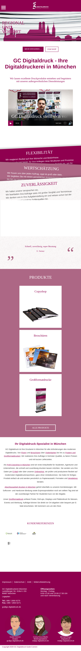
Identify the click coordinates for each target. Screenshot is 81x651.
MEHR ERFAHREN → (33, 49)
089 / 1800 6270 (13, 601)
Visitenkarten (50, 453)
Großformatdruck (16, 499)
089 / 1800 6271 (14, 603)
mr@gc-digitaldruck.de (65, 641)
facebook (69, 575)
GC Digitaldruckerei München (14, 589)
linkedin (77, 575)
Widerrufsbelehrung (42, 582)
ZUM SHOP (51, 49)
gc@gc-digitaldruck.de (11, 607)
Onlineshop (39, 472)
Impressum (6, 582)
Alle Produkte (40, 428)
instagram (73, 575)
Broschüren (35, 453)
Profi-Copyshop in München (18, 465)
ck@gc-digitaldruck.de (40, 641)
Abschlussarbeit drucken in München (20, 487)
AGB (29, 582)
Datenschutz (19, 582)
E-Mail (15, 472)
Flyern (23, 453)
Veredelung (73, 478)
